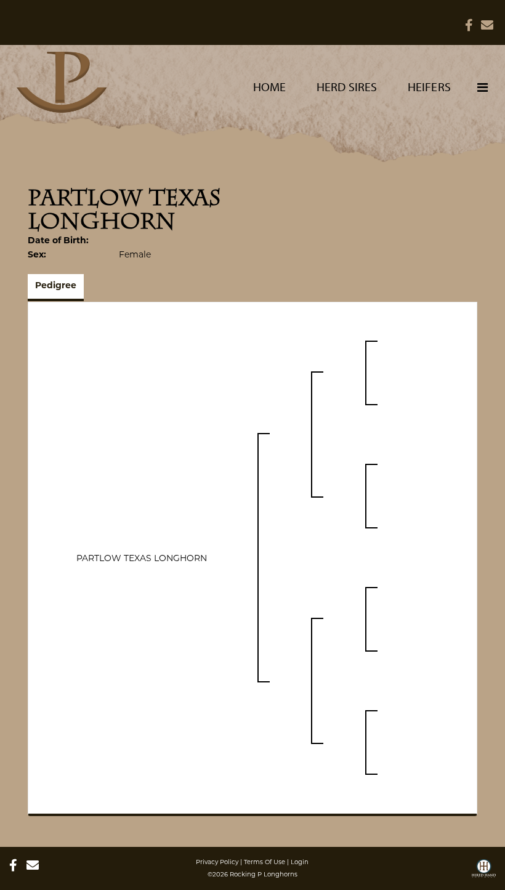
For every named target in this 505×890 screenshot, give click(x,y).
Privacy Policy (217, 862)
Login (300, 862)
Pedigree (55, 286)
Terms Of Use (264, 862)
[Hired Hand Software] (484, 872)
